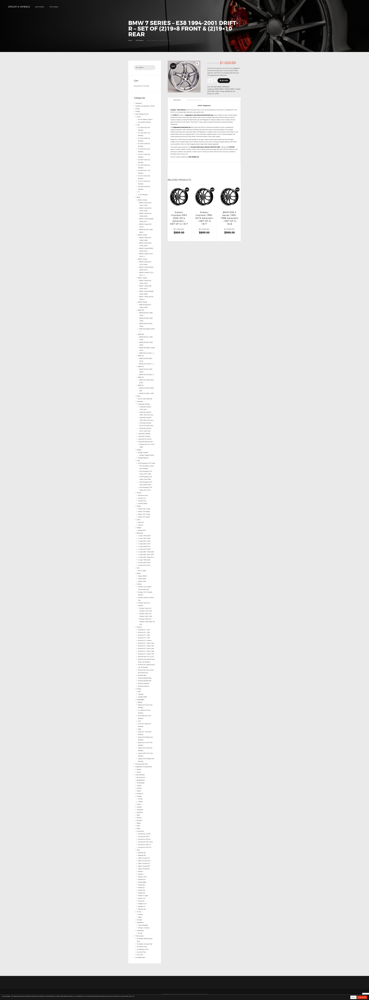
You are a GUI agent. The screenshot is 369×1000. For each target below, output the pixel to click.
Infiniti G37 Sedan (144, 517)
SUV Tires (140, 954)
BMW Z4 (141, 385)
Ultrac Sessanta (143, 925)
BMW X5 (141, 366)
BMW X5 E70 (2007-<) (146, 374)
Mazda (139, 527)
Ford (138, 460)
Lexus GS (141, 522)
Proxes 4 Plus (142, 877)
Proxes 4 (140, 874)
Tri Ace (139, 912)
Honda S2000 (142, 503)
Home (130, 40)
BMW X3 (141, 356)
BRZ (139, 691)
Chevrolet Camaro (144, 404)
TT (139, 192)
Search (136, 67)
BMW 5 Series (142, 235)
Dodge (139, 450)
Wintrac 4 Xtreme (144, 928)
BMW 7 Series (225, 89)
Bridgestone (141, 780)
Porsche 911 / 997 (144, 638)
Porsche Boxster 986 (144, 678)
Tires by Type (139, 936)
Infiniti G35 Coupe (144, 509)
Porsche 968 (142, 675)
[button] (197, 63)
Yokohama (140, 930)
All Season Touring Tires (144, 944)
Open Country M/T (144, 866)
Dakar (140, 917)
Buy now (225, 80)
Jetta (139, 729)
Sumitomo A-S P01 (144, 834)
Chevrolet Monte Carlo (145, 441)
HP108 (140, 799)
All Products (139, 40)
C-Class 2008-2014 (144, 546)
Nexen (139, 823)
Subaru (139, 689)
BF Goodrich (141, 777)
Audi (138, 125)
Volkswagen (140, 699)
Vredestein (140, 922)
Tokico (139, 772)
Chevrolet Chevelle (144, 433)
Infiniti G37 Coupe (144, 514)
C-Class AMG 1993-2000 (146, 552)
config (137, 108)
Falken (139, 791)
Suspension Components (143, 766)
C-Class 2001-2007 (144, 541)
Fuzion (139, 804)
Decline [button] (353, 997)
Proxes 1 (140, 871)
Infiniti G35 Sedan (144, 511)
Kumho (139, 818)
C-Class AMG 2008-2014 (146, 557)
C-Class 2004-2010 (144, 544)
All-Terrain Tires (142, 946)
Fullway (139, 796)
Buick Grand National (145, 399)
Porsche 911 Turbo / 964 (146, 646)
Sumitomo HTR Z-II (144, 844)
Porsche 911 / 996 (144, 635)
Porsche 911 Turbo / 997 (146, 654)
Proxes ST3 (141, 890)
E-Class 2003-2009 (144, 562)
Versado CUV (142, 903)
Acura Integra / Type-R (145, 119)
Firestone (140, 793)
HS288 (140, 801)
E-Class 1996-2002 (144, 560)
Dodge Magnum (143, 458)
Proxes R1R (141, 879)
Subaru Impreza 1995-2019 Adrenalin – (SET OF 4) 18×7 (204, 218)
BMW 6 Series (142, 259)
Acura (138, 117)
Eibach (139, 769)
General (139, 807)
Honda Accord (143, 495)
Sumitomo (140, 831)
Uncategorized (140, 957)
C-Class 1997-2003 (144, 538)
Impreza (140, 694)
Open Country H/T (144, 863)
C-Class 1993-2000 (144, 535)
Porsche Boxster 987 (144, 681)
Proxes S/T (141, 887)
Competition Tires (142, 949)
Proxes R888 (142, 882)
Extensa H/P (142, 855)
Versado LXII (142, 909)
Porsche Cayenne (143, 683)
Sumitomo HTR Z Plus (145, 842)
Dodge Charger (143, 452)
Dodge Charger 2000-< (146, 455)
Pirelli (138, 828)
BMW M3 (141, 310)
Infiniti (139, 506)
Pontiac (139, 584)
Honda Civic (142, 498)
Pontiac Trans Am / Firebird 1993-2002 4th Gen (147, 621)
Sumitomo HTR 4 (144, 836)
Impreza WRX (142, 697)
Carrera (140, 914)
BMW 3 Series (142, 200)
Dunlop (139, 788)
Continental (140, 783)
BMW (217, 89)
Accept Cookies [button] (362, 997)
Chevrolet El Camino (145, 439)
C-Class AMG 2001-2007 (146, 554)
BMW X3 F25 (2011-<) (146, 364)
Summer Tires (141, 952)
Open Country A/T (144, 858)
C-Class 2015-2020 (144, 549)
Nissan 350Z (142, 578)
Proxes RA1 (141, 885)
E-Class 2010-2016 (144, 565)
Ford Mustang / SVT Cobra (146, 463)
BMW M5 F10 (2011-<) (146, 353)
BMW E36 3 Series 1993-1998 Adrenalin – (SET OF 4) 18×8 (229, 218)
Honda (139, 493)
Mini (138, 568)
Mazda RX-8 (142, 530)
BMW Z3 (141, 377)
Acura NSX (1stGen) (144, 122)
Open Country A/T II (144, 860)
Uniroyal (139, 920)
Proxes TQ (141, 901)
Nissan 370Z (142, 581)
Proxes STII (141, 893)
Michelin (139, 820)
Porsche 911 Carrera (144, 640)
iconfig (137, 111)
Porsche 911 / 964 (144, 630)
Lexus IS (140, 525)
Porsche (139, 627)
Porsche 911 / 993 (144, 632)
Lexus (138, 519)
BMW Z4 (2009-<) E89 (146, 393)
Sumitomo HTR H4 (144, 839)
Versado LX (141, 906)
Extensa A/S (142, 852)
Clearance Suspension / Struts (145, 106)
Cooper (139, 785)
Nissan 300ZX (142, 576)
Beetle (140, 702)
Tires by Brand (140, 775)
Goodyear (140, 809)
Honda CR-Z (142, 501)
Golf (139, 721)
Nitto (138, 826)
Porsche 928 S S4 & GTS (146, 656)
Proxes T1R (141, 898)
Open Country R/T (144, 869)
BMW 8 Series (142, 302)
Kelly (138, 815)
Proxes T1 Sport (143, 895)
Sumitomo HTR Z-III (144, 847)
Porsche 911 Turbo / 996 (146, 651)
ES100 (140, 933)
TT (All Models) (143, 194)
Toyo (138, 850)
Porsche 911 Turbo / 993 (146, 648)
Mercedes (140, 533)
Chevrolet (140, 401)
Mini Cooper (142, 570)
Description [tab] (177, 100)
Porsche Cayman (143, 686)
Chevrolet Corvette (144, 436)
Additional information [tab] (194, 100)
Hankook (140, 812)
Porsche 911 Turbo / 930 (146, 643)
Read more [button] (131, 996)
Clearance (138, 103)
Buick (138, 396)
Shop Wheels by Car (227, 91)
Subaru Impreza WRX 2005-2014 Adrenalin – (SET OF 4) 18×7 (179, 218)
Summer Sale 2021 (141, 764)
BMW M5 (141, 334)
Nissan (139, 573)
